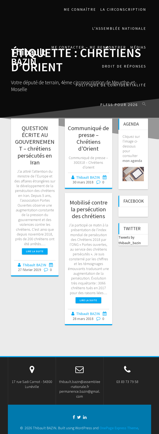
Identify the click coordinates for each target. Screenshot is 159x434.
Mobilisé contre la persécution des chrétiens (88, 209)
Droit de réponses (124, 66)
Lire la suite (34, 251)
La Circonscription (123, 9)
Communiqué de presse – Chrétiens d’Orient (88, 138)
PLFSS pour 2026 (119, 104)
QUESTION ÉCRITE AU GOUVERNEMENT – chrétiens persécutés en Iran (34, 145)
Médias (138, 47)
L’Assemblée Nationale (119, 28)
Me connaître (80, 9)
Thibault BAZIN (28, 57)
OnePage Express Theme (119, 428)
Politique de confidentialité (111, 85)
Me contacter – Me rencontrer (88, 47)
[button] (144, 104)
